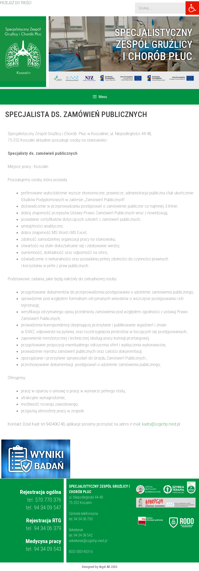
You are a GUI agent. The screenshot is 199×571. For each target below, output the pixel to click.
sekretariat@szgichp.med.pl (88, 541)
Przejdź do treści (15, 3)
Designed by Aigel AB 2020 (99, 567)
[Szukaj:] (164, 8)
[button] (192, 8)
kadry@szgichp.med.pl (161, 424)
